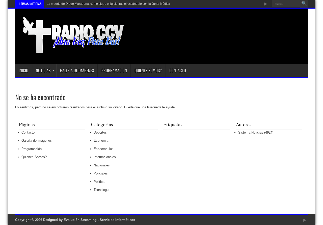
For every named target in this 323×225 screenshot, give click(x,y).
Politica (99, 182)
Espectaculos (104, 149)
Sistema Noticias (250, 132)
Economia (101, 140)
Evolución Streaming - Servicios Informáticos (99, 220)
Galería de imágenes (77, 70)
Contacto (177, 70)
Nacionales (102, 165)
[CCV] (69, 51)
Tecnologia (101, 190)
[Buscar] (304, 4)
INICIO (23, 70)
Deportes (100, 132)
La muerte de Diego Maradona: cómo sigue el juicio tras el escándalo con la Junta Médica (108, 4)
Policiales (101, 173)
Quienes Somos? (148, 70)
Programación (114, 70)
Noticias (43, 70)
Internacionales (105, 157)
